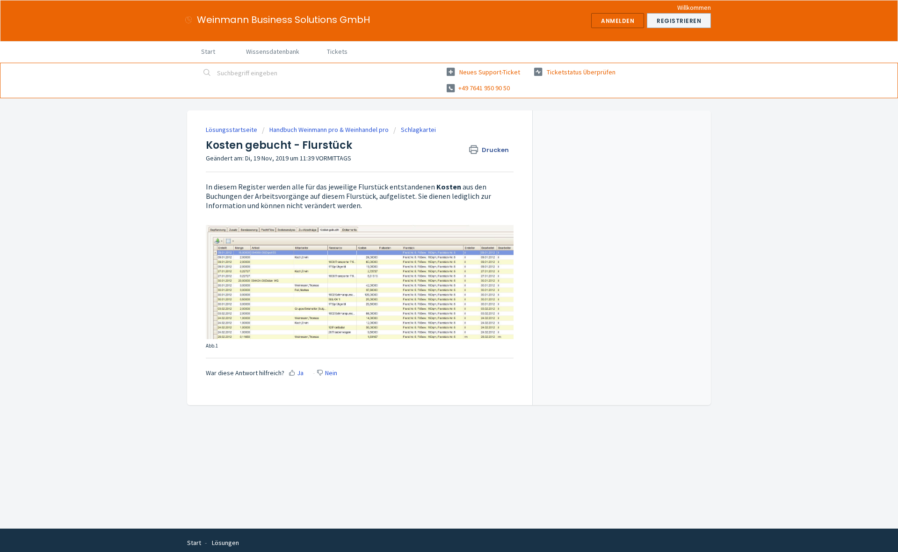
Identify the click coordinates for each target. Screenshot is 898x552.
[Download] (431, 153)
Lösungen (225, 542)
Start (208, 51)
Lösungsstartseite (232, 129)
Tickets (337, 51)
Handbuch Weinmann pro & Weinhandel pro (329, 129)
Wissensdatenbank (272, 51)
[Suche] (207, 73)
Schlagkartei (418, 129)
